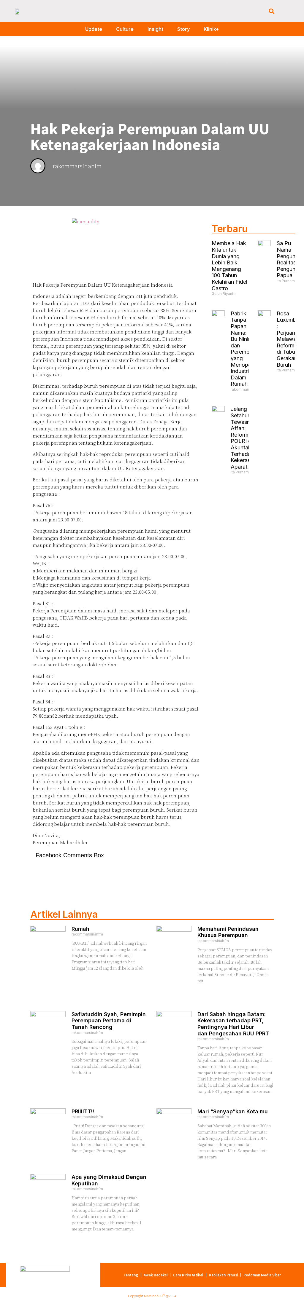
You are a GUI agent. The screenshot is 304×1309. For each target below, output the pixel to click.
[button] (271, 11)
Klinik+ (211, 29)
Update (93, 29)
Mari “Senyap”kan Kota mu (232, 1111)
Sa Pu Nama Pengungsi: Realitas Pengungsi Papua (290, 259)
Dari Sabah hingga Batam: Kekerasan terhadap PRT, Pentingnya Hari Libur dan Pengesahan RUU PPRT (233, 1024)
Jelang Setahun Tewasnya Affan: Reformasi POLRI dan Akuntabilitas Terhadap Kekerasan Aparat (246, 438)
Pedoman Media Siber (262, 1275)
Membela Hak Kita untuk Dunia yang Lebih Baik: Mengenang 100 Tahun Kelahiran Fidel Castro (229, 265)
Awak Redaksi (155, 1275)
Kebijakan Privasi (223, 1275)
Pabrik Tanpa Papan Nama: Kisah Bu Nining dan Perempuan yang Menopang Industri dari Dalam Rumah (246, 348)
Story (183, 29)
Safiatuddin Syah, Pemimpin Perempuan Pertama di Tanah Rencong (109, 1020)
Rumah (80, 929)
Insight (155, 29)
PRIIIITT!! (83, 1111)
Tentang (131, 1275)
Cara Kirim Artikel (188, 1275)
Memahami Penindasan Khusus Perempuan (228, 932)
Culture (125, 29)
